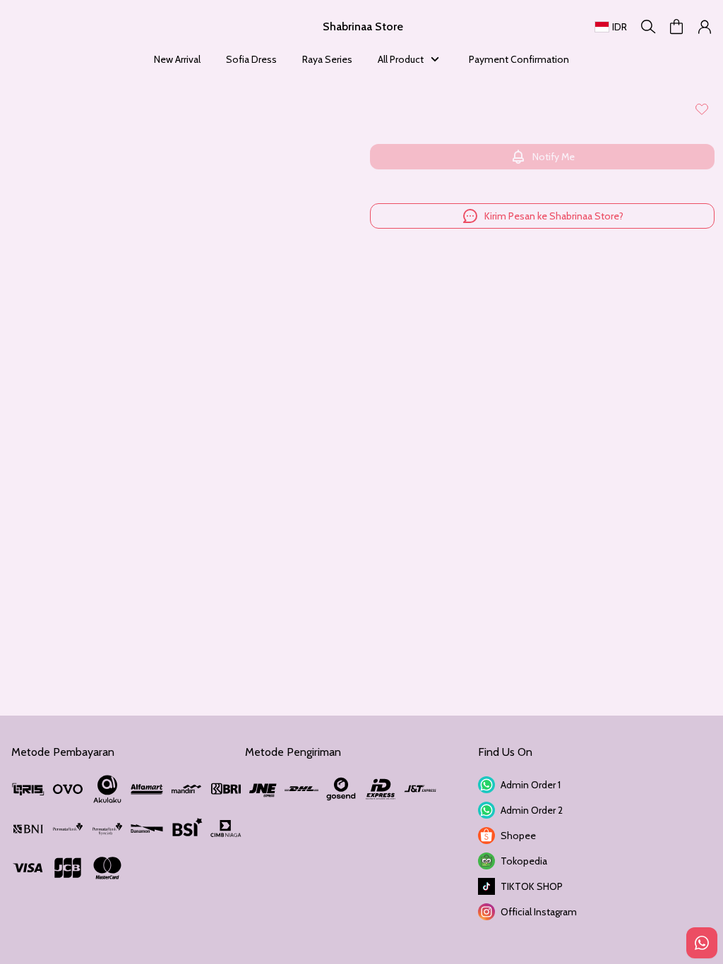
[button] (676, 27)
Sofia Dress (251, 59)
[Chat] (701, 942)
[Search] (648, 27)
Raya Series (327, 59)
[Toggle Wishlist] (702, 108)
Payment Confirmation (519, 59)
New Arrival (177, 59)
